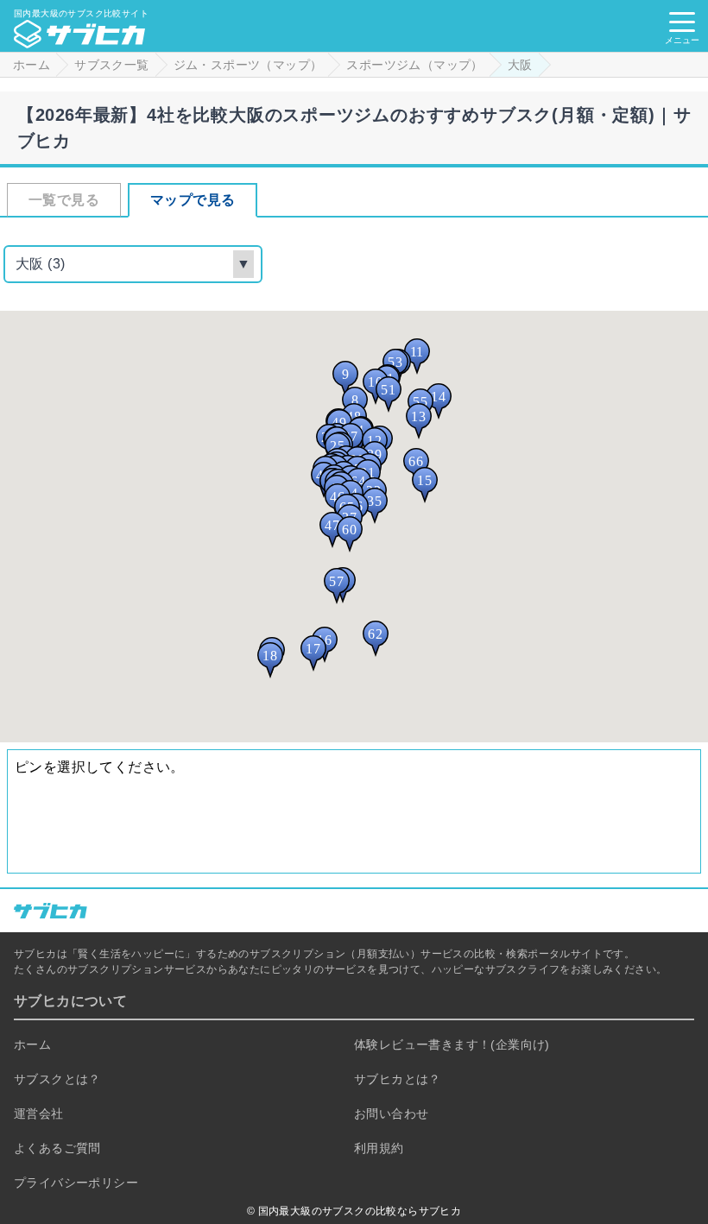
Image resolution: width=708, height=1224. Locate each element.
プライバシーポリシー (76, 1182)
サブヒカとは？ (397, 1079)
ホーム (32, 1044)
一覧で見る (63, 199)
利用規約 (379, 1148)
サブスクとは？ (57, 1079)
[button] (345, 379)
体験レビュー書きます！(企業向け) (452, 1044)
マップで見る (192, 199)
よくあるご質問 (57, 1148)
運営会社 (39, 1113)
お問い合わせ (391, 1113)
